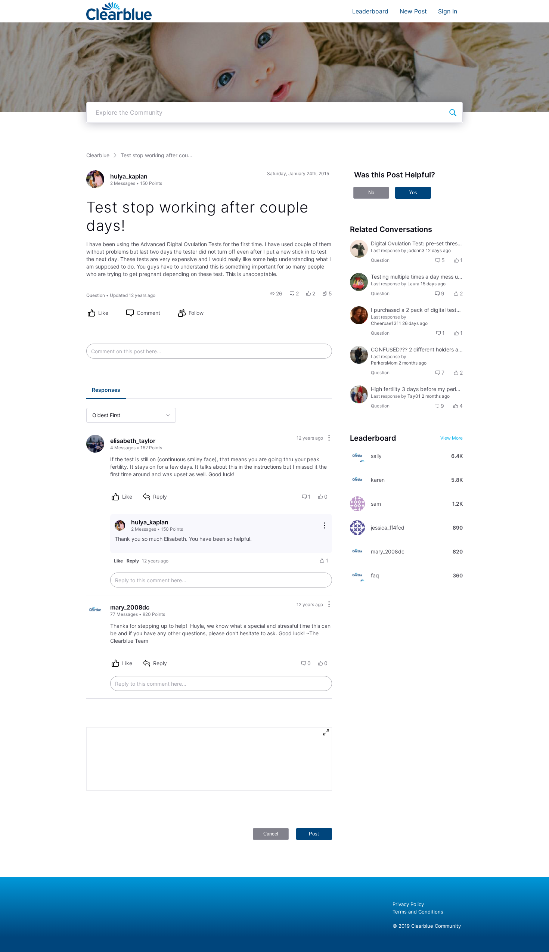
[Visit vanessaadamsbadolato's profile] (359, 394)
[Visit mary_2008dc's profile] (95, 610)
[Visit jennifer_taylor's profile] (359, 282)
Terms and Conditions (418, 912)
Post (314, 834)
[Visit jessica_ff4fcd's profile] (357, 527)
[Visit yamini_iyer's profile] (359, 355)
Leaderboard (370, 11)
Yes (413, 192)
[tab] (106, 390)
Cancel (270, 834)
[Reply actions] (325, 525)
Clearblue (97, 155)
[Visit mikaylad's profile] (359, 249)
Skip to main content (31, 5)
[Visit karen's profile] (357, 479)
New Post (413, 11)
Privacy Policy (408, 904)
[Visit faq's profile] (357, 575)
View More (451, 438)
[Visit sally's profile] (357, 456)
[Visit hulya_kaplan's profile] (95, 179)
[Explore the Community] (452, 112)
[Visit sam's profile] (357, 503)
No (371, 192)
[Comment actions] (329, 438)
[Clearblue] (119, 11)
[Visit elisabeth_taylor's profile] (95, 444)
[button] (276, 293)
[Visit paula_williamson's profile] (359, 315)
